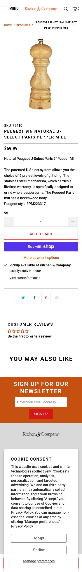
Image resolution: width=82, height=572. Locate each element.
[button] (66, 8)
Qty (6, 212)
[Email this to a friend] (57, 298)
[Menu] (2, 8)
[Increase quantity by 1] (73, 222)
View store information (24, 278)
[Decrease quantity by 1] (9, 222)
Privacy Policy (22, 526)
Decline (39, 550)
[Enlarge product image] (41, 75)
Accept (39, 538)
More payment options (41, 258)
